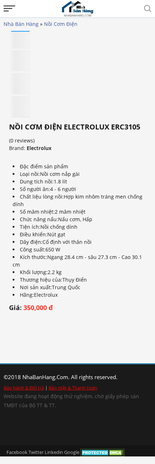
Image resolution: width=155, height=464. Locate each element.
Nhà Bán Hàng (21, 24)
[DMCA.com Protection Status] (102, 452)
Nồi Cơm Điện (61, 24)
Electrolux (39, 148)
